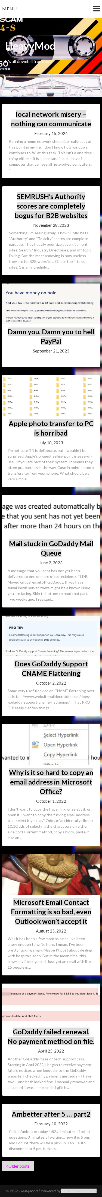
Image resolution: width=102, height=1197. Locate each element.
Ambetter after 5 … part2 (51, 1114)
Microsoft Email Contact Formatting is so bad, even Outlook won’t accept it (51, 911)
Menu (9, 8)
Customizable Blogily (79, 1191)
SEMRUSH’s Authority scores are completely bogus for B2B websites (51, 205)
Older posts (19, 1166)
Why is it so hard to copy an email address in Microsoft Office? (51, 781)
